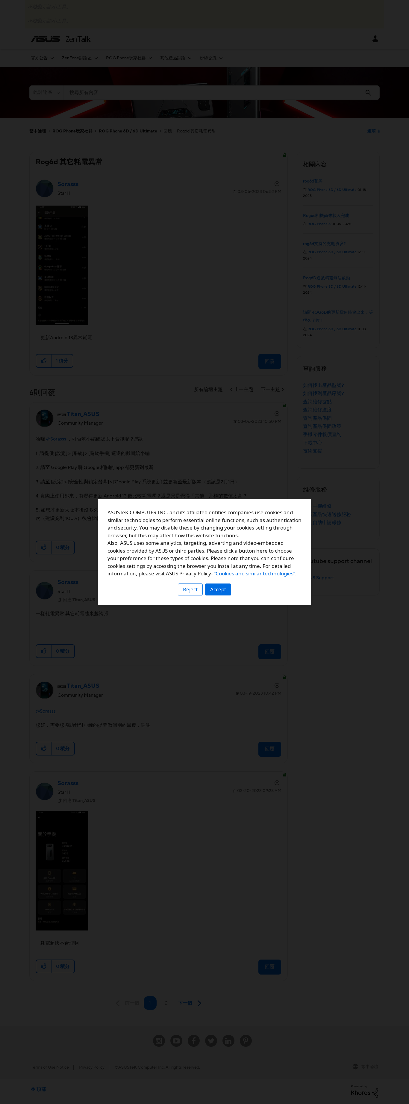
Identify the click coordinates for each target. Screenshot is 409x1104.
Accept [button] (218, 589)
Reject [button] (190, 589)
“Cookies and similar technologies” (254, 573)
